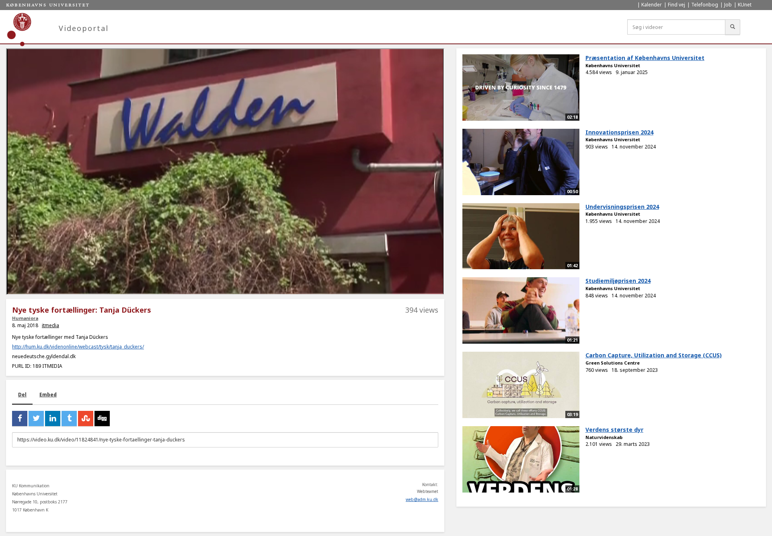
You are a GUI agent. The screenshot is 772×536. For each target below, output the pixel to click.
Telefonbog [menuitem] (704, 4)
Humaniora (25, 318)
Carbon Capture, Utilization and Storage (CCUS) (653, 355)
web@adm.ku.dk (422, 499)
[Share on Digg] (102, 418)
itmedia (50, 325)
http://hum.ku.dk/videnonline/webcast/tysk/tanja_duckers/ (78, 346)
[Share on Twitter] (36, 418)
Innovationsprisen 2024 (619, 132)
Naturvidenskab (603, 437)
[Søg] (732, 27)
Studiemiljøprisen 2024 (618, 280)
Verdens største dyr (614, 429)
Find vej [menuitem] (676, 4)
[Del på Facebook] (19, 418)
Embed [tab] (48, 394)
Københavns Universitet (612, 65)
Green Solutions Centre (612, 363)
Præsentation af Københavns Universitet (644, 58)
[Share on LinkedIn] (52, 418)
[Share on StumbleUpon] (85, 418)
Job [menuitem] (728, 4)
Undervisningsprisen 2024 (622, 206)
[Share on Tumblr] (69, 418)
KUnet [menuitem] (744, 4)
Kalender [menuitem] (651, 4)
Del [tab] (22, 394)
